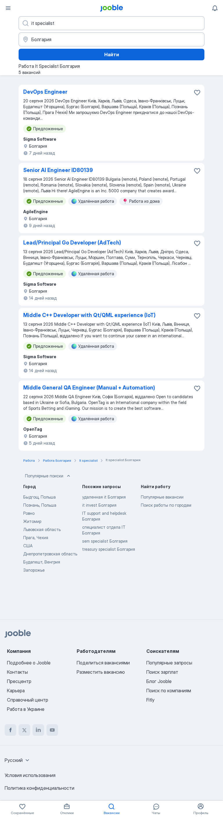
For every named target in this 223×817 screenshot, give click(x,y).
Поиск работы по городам (166, 505)
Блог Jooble (159, 681)
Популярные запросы (169, 663)
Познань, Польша (39, 505)
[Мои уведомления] (215, 8)
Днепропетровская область (50, 553)
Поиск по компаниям (168, 690)
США (28, 545)
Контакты (17, 672)
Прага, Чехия (35, 537)
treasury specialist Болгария (108, 549)
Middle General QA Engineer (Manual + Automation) (89, 388)
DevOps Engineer (45, 92)
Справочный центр (27, 700)
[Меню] (8, 8)
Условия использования (30, 775)
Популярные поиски (44, 475)
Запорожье (34, 570)
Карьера (16, 690)
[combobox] (18, 760)
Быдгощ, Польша (39, 496)
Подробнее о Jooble (29, 663)
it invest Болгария (99, 505)
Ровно (29, 513)
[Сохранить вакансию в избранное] (197, 92)
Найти (111, 54)
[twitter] (24, 730)
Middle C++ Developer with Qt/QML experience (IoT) (89, 315)
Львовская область (42, 529)
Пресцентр (19, 681)
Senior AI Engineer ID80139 (58, 170)
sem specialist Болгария (104, 541)
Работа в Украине (25, 709)
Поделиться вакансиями (103, 663)
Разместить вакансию (101, 672)
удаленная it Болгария (104, 496)
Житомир (32, 521)
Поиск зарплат (162, 672)
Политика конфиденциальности (39, 788)
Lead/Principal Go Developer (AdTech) (72, 243)
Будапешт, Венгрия (41, 561)
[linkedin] (38, 730)
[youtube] (52, 730)
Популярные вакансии (162, 496)
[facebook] (10, 730)
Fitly (150, 700)
